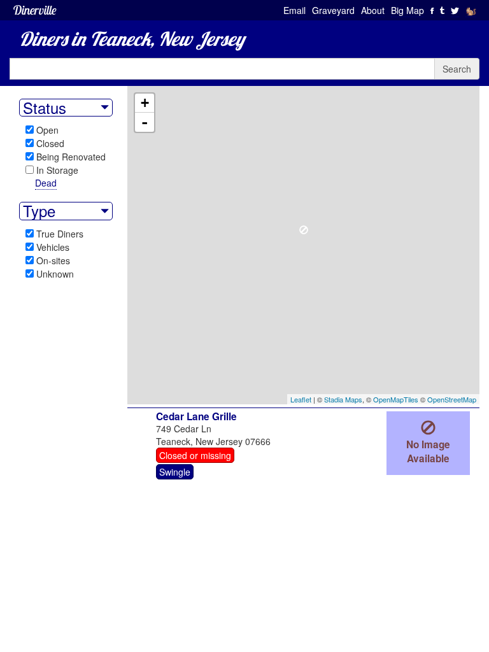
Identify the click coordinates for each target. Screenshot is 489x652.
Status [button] (44, 108)
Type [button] (39, 211)
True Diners (59, 233)
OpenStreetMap (451, 399)
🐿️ (470, 10)
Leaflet (300, 399)
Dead (46, 182)
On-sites (53, 260)
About (373, 10)
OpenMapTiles (395, 399)
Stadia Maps (343, 399)
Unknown (55, 273)
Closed (50, 143)
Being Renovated (71, 156)
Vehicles (52, 247)
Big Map (407, 10)
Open (47, 130)
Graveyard (333, 10)
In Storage (57, 170)
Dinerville (35, 10)
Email (294, 10)
